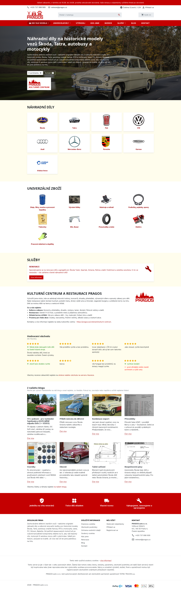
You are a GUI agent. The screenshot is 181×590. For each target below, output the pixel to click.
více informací (105, 560)
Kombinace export (100, 419)
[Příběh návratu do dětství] (74, 405)
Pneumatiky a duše (106, 227)
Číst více (30, 438)
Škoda (42, 128)
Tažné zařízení (98, 467)
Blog (133, 23)
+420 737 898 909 (37, 7)
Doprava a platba (88, 524)
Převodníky (130, 419)
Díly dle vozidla (38, 23)
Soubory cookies (88, 533)
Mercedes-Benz (74, 149)
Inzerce (108, 23)
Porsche (106, 149)
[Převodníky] (139, 405)
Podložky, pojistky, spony (138, 207)
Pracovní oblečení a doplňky (42, 244)
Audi (42, 149)
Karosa (139, 149)
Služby (121, 23)
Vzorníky (31, 467)
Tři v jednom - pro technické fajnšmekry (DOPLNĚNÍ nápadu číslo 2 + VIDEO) (40, 421)
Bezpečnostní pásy (133, 467)
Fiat (106, 128)
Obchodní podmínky (89, 527)
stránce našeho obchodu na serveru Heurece (76, 375)
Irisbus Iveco (42, 171)
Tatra (74, 128)
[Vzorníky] (41, 453)
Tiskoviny (42, 227)
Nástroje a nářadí (107, 207)
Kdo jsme (94, 23)
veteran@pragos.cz (59, 7)
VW (138, 128)
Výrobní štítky (74, 207)
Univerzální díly (61, 23)
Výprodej (80, 23)
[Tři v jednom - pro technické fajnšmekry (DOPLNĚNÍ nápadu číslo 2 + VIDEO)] (41, 405)
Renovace (85, 540)
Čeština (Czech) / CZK (130, 7)
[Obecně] (74, 453)
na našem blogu (60, 487)
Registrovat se (112, 530)
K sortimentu (35, 73)
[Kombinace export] (106, 405)
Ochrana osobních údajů (90, 530)
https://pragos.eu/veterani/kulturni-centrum (94, 322)
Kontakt (145, 23)
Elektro (139, 227)
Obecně (63, 467)
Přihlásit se (111, 527)
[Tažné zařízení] (106, 453)
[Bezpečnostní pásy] (139, 453)
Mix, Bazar (74, 227)
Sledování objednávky (115, 524)
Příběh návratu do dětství (72, 419)
